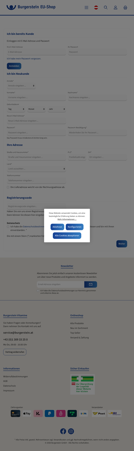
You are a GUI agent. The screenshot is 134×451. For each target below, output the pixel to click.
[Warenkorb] (124, 7)
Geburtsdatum (13, 104)
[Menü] (86, 7)
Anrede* (10, 81)
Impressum (8, 390)
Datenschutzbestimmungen (36, 226)
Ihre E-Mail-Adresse (15, 47)
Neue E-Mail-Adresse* (16, 115)
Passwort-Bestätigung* (77, 127)
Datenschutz (9, 386)
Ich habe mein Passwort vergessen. (24, 58)
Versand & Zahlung (79, 337)
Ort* (90, 152)
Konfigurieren (74, 227)
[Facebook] (63, 431)
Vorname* (11, 92)
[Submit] (90, 284)
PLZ (70, 152)
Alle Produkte (77, 323)
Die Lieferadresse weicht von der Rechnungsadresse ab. (37, 187)
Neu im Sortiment (79, 328)
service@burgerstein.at (18, 333)
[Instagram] (71, 431)
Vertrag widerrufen (14, 352)
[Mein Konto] (115, 7)
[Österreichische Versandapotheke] (84, 386)
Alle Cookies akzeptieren (67, 235)
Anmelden (14, 66)
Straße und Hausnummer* (18, 152)
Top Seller (75, 333)
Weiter (121, 243)
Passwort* (11, 127)
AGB (5, 381)
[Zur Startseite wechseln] (31, 7)
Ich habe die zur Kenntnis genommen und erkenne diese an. (68, 292)
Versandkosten (60, 439)
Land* (9, 164)
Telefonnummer (13, 175)
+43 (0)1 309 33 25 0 (15, 340)
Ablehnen (57, 227)
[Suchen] (106, 7)
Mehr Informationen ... (67, 219)
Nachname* (73, 92)
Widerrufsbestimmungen (15, 376)
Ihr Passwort (73, 47)
